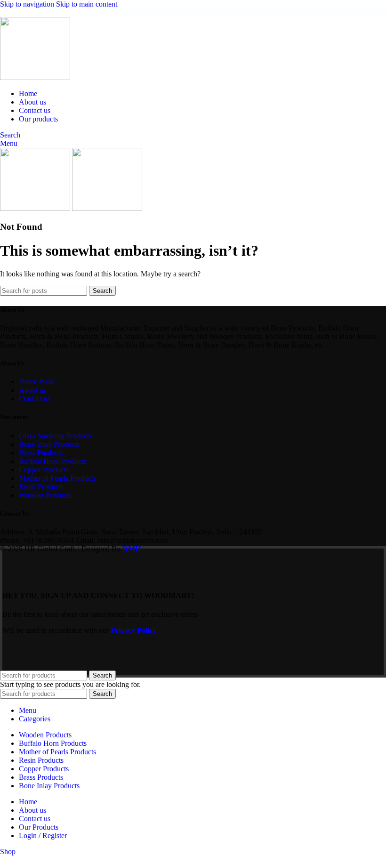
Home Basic (37, 382)
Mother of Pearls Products (57, 478)
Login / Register (43, 836)
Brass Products (41, 453)
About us (32, 390)
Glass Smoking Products (55, 436)
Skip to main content (86, 4)
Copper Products (44, 470)
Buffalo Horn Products (53, 461)
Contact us (34, 399)
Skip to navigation (28, 4)
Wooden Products (45, 495)
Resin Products (41, 487)
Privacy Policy (133, 630)
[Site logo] (35, 77)
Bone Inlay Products (49, 444)
